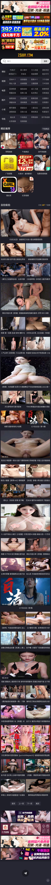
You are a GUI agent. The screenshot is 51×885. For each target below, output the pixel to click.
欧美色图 (34, 98)
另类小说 (23, 112)
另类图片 (45, 102)
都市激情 (12, 108)
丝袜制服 (23, 83)
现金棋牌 (34, 74)
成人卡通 (34, 89)
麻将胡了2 (12, 74)
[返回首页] (48, 880)
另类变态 (45, 93)
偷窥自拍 (12, 98)
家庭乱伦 (23, 108)
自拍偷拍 (23, 79)
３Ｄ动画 (45, 79)
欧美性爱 (45, 89)
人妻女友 (34, 108)
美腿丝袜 (12, 102)
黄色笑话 (34, 112)
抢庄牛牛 (45, 74)
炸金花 (23, 74)
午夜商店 (23, 117)
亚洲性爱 (12, 89)
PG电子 (12, 70)
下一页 (29, 803)
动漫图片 (45, 98)
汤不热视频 (45, 117)
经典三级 (23, 93)
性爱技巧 (45, 112)
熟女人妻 (12, 83)
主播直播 (34, 83)
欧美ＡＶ (34, 79)
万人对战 (34, 70)
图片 (3, 100)
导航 (3, 119)
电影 (3, 90)
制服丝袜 (12, 93)
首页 (13, 803)
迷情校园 (12, 112)
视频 (3, 81)
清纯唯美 (23, 102)
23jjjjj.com (25, 55)
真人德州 (23, 70)
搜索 (45, 61)
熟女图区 (34, 102)
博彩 (3, 71)
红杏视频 (12, 121)
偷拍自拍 (23, 89)
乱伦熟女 (34, 93)
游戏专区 (45, 70)
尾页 (37, 803)
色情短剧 (23, 121)
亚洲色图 (23, 98)
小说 (3, 109)
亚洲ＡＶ (12, 79)
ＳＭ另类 (45, 83)
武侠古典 (45, 108)
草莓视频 (34, 117)
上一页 (21, 803)
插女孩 (12, 117)
